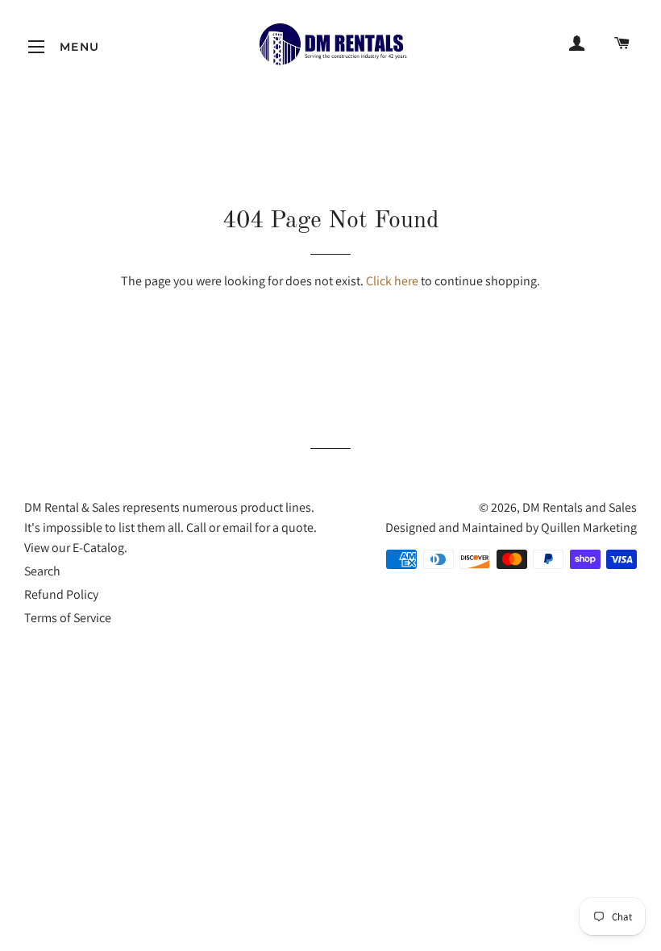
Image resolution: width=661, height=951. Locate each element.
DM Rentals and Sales (579, 507)
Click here (392, 280)
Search (42, 571)
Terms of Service (67, 617)
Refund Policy (61, 594)
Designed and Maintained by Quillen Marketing (511, 527)
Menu (36, 46)
